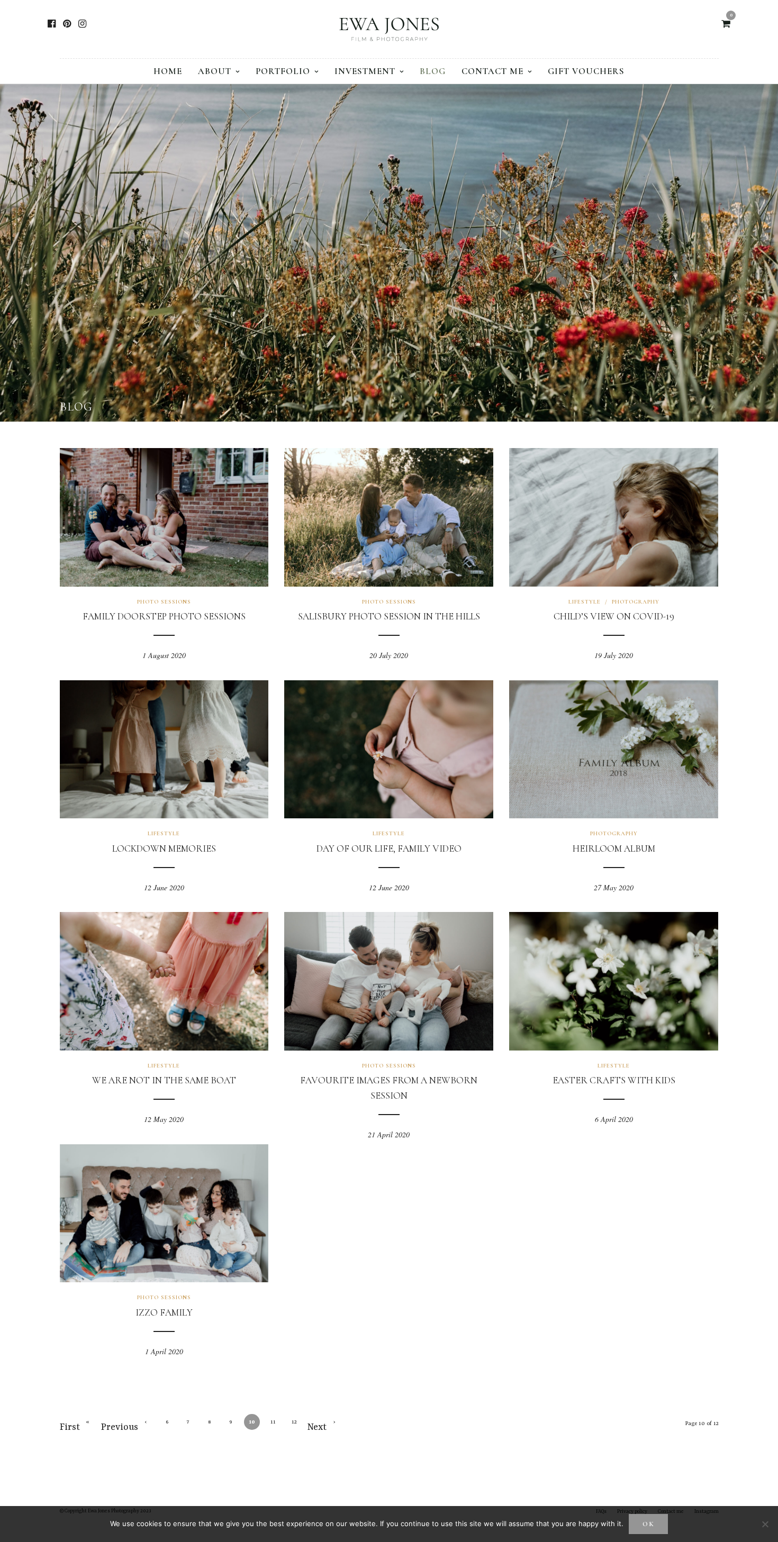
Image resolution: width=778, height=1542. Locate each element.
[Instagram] (82, 24)
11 (273, 1422)
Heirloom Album (614, 848)
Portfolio (283, 71)
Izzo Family (164, 1312)
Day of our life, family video (389, 848)
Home (167, 71)
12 (294, 1422)
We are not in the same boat (164, 1080)
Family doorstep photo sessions (164, 616)
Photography (635, 601)
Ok (649, 1524)
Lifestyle (584, 601)
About (214, 71)
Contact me (492, 71)
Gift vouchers (586, 71)
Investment (364, 71)
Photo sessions (164, 601)
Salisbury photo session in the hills (389, 616)
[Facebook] (52, 24)
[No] (764, 1524)
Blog (433, 71)
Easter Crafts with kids (614, 1080)
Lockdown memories (164, 848)
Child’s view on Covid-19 (614, 616)
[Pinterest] (67, 24)
